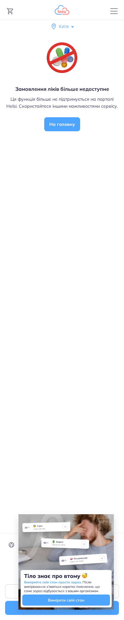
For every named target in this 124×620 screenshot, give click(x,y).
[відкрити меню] (114, 11)
